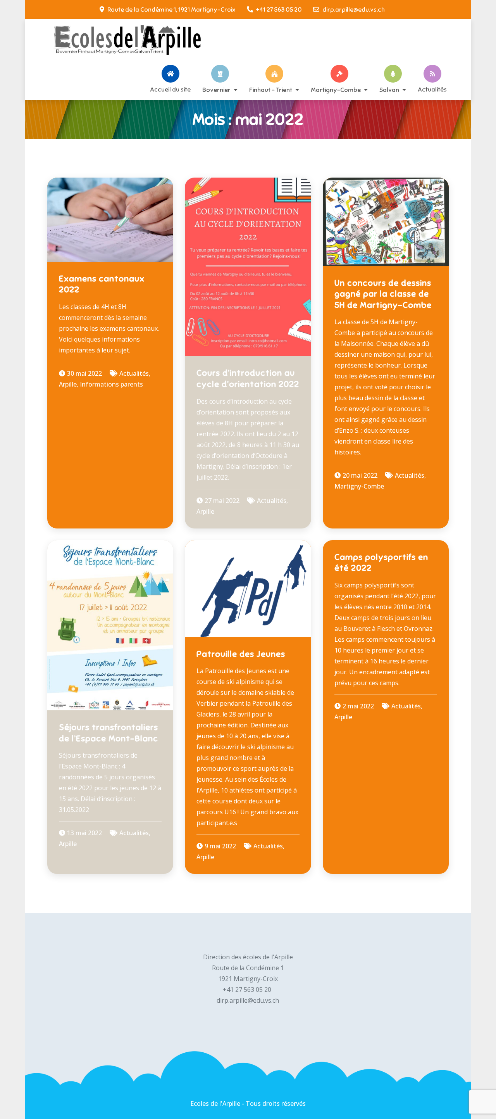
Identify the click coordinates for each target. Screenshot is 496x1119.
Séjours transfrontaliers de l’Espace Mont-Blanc (108, 733)
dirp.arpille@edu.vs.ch (353, 10)
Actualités (432, 89)
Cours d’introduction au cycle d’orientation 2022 (247, 378)
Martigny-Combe (336, 89)
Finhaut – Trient (270, 89)
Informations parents (111, 384)
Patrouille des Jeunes (240, 654)
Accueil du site (170, 89)
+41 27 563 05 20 (278, 10)
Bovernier (216, 89)
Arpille (68, 384)
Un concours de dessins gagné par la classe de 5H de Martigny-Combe (383, 294)
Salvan (389, 89)
